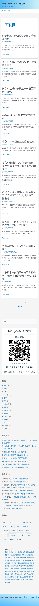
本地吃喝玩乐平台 (16, 579)
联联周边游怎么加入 (18, 574)
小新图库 (12, 555)
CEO (4, 522)
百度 (4, 539)
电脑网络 (5, 413)
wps (4, 526)
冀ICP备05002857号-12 (31, 597)
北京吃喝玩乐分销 (25, 571)
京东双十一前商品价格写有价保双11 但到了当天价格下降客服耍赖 (19, 275)
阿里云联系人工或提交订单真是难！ (22, 494)
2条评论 (4, 144)
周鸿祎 (21, 530)
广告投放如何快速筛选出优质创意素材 (14, 452)
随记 (3, 429)
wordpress (26, 522)
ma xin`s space (13, 3)
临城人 (22, 555)
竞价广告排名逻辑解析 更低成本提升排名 (15, 455)
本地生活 (30, 579)
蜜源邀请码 (23, 568)
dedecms (13, 522)
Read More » (6, 54)
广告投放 (21, 535)
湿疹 (29, 535)
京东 (17, 526)
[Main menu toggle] (35, 4)
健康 (3, 388)
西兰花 (13, 557)
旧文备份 (5, 404)
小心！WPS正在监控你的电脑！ (19, 141)
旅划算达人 (19, 560)
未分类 (4, 407)
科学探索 (5, 416)
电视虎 (17, 555)
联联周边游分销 (16, 566)
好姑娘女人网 (21, 552)
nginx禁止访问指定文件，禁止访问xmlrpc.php (16, 464)
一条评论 (5, 252)
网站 (15, 252)
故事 (3, 401)
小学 (27, 530)
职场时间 (5, 426)
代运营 (6, 531)
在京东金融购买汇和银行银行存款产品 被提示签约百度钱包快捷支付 (19, 165)
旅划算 (9, 560)
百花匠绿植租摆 (28, 560)
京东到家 (25, 526)
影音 (3, 398)
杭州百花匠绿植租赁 (21, 557)
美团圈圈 (7, 563)
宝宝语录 (7, 395)
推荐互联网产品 (16, 508)
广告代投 (12, 535)
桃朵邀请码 (27, 577)
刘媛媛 (13, 530)
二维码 (11, 526)
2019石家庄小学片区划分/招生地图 (22, 491)
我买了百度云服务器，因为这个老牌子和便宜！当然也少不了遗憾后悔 (19, 195)
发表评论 (5, 41)
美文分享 (5, 422)
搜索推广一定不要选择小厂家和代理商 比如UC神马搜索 (19, 223)
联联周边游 (25, 563)
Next (19, 306)
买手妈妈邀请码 (14, 568)
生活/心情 (5, 410)
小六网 (24, 579)
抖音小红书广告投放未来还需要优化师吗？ (15, 458)
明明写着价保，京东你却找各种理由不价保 (15, 467)
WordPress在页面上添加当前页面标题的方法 (16, 461)
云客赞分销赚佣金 (16, 563)
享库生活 (7, 552)
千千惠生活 (20, 577)
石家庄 (11, 539)
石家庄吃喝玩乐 (11, 577)
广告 (5, 535)
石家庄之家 (28, 555)
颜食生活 (13, 552)
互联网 (11, 41)
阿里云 (19, 539)
